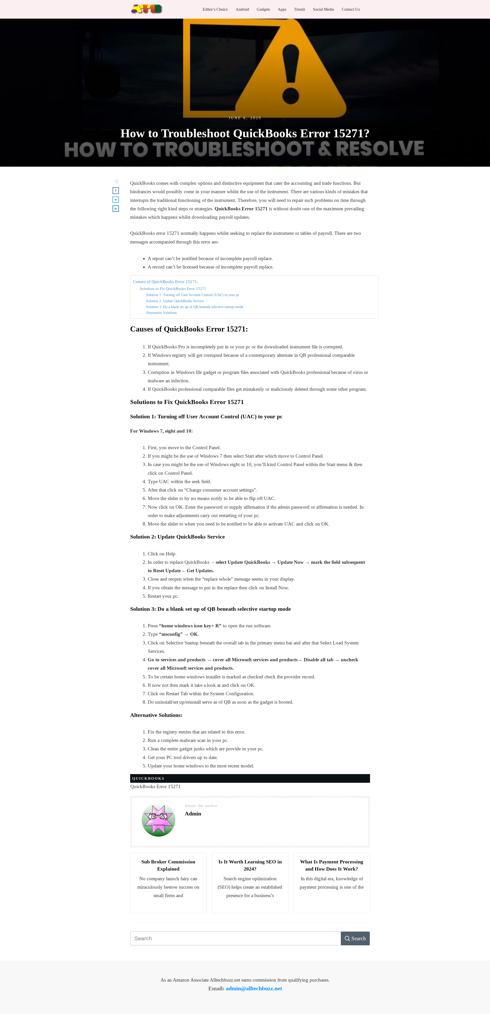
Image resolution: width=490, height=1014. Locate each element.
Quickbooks (148, 778)
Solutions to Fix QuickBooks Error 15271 (173, 288)
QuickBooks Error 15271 (155, 786)
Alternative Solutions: (162, 313)
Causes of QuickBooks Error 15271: (165, 281)
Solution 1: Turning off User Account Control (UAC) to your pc (192, 295)
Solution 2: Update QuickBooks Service (175, 301)
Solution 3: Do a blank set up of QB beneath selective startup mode (194, 307)
